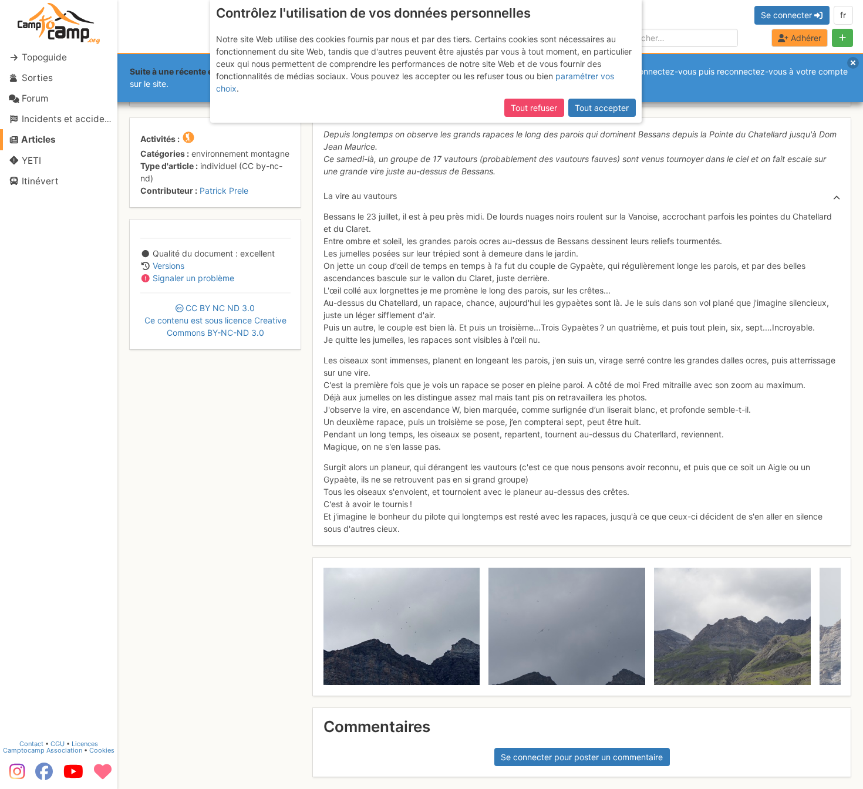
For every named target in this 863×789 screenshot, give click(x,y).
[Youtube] (73, 775)
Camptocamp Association (42, 750)
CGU (57, 744)
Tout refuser (534, 108)
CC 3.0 (215, 320)
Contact (31, 744)
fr (843, 15)
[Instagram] (15, 775)
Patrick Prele (224, 190)
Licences (85, 744)
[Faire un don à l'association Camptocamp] (103, 775)
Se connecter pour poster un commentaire (582, 757)
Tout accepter (602, 108)
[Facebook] (44, 775)
